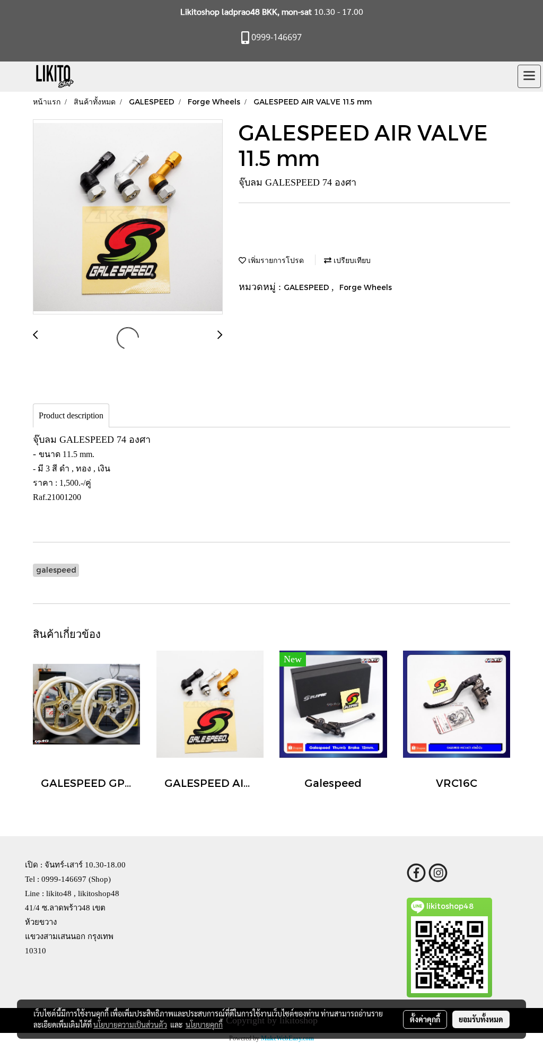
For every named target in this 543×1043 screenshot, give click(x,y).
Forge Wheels (365, 287)
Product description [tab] (71, 415)
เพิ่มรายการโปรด (275, 260)
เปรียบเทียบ (351, 260)
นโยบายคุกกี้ (204, 1024)
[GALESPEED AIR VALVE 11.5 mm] (127, 217)
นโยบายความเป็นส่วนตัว (130, 1024)
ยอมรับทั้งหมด (481, 1019)
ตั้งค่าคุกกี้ (425, 1019)
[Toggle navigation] (529, 76)
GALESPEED (307, 287)
